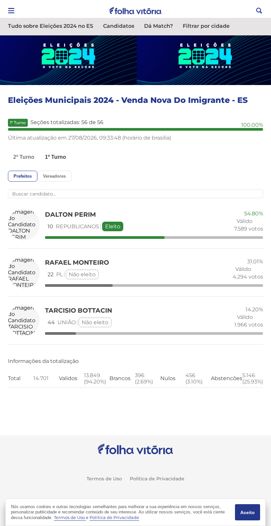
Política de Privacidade (157, 479)
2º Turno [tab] (23, 157)
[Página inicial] (136, 449)
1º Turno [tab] (55, 157)
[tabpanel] (135, 279)
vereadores (54, 176)
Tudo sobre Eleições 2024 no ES (50, 26)
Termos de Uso (104, 479)
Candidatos (118, 26)
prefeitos (23, 176)
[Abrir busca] (259, 11)
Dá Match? (158, 26)
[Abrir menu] (11, 10)
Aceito (247, 512)
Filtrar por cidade (206, 26)
